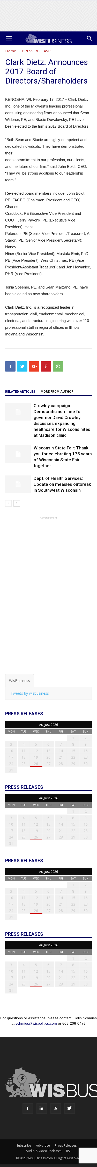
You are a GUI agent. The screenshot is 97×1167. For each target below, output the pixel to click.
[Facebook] (28, 1108)
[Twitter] (69, 1108)
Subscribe (24, 1145)
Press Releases (66, 1145)
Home (10, 50)
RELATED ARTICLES (20, 391)
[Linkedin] (41, 1108)
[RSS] (55, 1108)
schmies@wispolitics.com (36, 1023)
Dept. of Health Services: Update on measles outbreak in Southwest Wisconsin (62, 484)
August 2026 (48, 724)
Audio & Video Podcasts (43, 1151)
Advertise (43, 1145)
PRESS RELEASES (37, 50)
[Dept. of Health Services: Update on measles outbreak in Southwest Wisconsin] (18, 484)
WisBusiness (19, 680)
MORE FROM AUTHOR (57, 391)
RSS (68, 1151)
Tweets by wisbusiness (30, 693)
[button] (90, 38)
